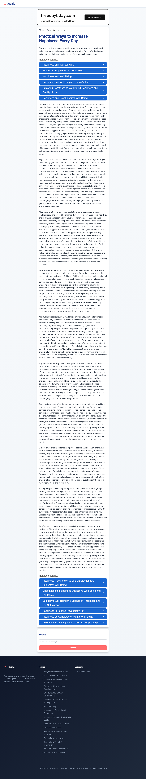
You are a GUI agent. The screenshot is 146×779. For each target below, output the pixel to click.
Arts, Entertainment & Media (56, 671)
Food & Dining (50, 706)
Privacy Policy (85, 671)
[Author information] (53, 30)
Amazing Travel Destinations (56, 748)
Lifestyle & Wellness (52, 727)
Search (73, 648)
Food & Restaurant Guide (54, 738)
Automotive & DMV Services (56, 675)
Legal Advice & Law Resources (56, 723)
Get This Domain (95, 17)
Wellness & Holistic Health (55, 752)
